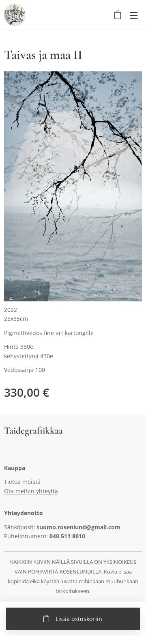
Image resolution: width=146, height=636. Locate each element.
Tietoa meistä (22, 482)
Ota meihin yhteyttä (31, 491)
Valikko (134, 15)
